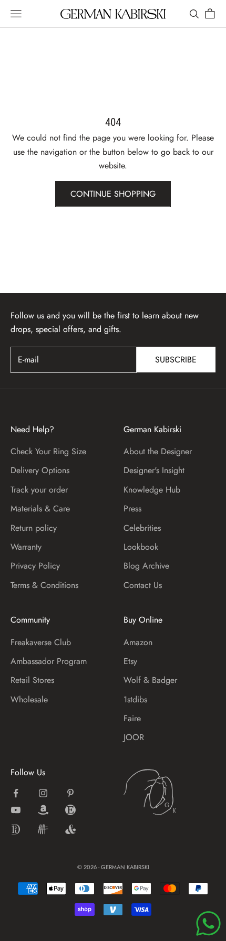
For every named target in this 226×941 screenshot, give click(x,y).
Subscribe (176, 360)
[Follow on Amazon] (43, 810)
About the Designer (158, 451)
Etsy (130, 661)
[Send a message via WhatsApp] (208, 923)
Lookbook (141, 547)
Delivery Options (40, 470)
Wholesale (29, 699)
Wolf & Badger (150, 680)
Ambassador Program (49, 661)
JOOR (134, 737)
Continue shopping (113, 194)
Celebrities (142, 528)
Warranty (26, 547)
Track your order (39, 490)
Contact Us (143, 585)
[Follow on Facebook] (16, 793)
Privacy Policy (35, 566)
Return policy (34, 528)
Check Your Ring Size (48, 451)
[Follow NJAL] (43, 829)
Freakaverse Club (41, 642)
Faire (132, 718)
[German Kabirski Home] (169, 792)
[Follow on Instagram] (43, 793)
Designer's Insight (154, 470)
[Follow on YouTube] (16, 810)
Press (132, 508)
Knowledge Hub (152, 490)
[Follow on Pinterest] (70, 793)
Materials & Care (40, 508)
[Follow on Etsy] (70, 810)
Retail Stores (32, 680)
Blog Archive (146, 566)
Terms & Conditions (44, 585)
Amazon (138, 642)
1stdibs (135, 699)
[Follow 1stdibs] (16, 829)
